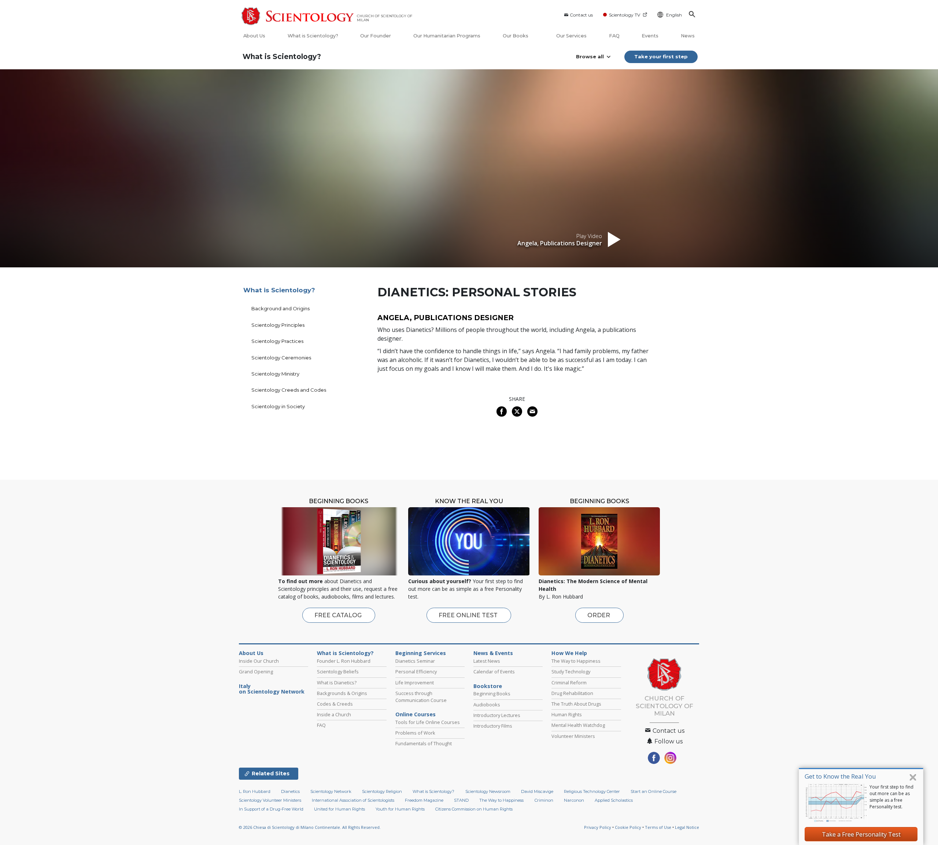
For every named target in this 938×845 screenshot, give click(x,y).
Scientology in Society (278, 406)
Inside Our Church (259, 661)
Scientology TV (624, 15)
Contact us (581, 15)
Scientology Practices (277, 341)
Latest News (486, 661)
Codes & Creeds (335, 703)
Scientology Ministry (275, 374)
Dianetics (290, 791)
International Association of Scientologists (353, 800)
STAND (461, 800)
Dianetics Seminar (415, 661)
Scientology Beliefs (338, 671)
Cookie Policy (628, 827)
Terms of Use (658, 827)
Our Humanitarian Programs (446, 36)
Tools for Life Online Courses (427, 722)
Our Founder (375, 36)
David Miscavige (537, 791)
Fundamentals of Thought (423, 743)
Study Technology (570, 671)
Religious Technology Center (592, 791)
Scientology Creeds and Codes (288, 390)
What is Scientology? (313, 36)
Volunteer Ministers (573, 736)
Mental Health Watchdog (578, 725)
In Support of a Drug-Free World (271, 809)
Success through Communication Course (421, 696)
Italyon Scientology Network (271, 689)
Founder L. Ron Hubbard (343, 661)
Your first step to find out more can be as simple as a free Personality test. (891, 797)
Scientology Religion (382, 791)
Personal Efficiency (416, 671)
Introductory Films (492, 726)
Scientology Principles (277, 325)
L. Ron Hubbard (254, 791)
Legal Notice (687, 827)
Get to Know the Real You (840, 776)
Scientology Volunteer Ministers (270, 800)
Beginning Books (491, 693)
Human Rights (566, 714)
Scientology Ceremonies (281, 358)
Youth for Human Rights (400, 809)
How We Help (569, 653)
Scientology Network (330, 791)
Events (650, 36)
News (688, 36)
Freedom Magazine (424, 800)
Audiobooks (486, 704)
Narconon (574, 800)
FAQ (614, 36)
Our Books (516, 36)
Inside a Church (334, 714)
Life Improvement (414, 682)
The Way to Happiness (576, 661)
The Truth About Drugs (576, 703)
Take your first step (661, 56)
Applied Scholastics (614, 800)
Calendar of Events (494, 671)
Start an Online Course (653, 791)
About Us (254, 36)
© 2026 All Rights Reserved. (310, 827)
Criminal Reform (569, 682)
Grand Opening (256, 671)
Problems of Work (415, 732)
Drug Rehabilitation (572, 693)
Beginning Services (420, 653)
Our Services (571, 36)
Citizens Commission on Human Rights (474, 809)
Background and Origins (280, 308)
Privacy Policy (597, 827)
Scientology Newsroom (487, 791)
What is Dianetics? (337, 682)
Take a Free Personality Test (861, 834)
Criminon (544, 800)
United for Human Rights (339, 809)
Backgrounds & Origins (342, 693)
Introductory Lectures (496, 715)
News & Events (493, 653)
